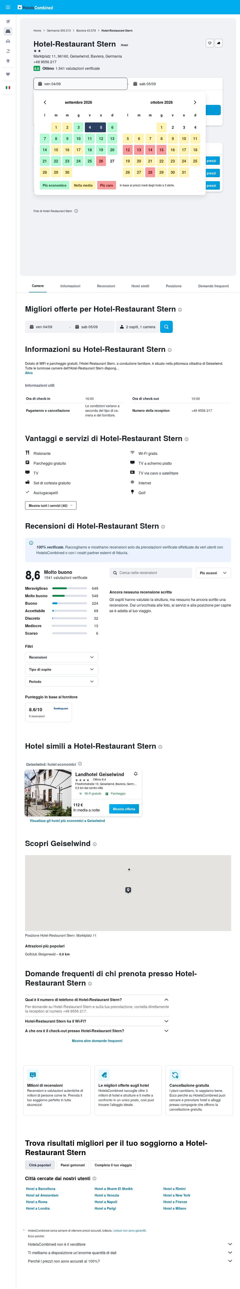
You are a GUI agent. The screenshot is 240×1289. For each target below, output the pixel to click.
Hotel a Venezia (107, 1195)
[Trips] (8, 74)
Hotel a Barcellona (40, 1188)
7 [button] (45, 138)
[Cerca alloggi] (8, 31)
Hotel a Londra (38, 1208)
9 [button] (67, 138)
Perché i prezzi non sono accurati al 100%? (64, 1261)
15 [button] (56, 149)
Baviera (81, 30)
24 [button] (78, 161)
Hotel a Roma (36, 1201)
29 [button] (56, 172)
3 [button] (79, 127)
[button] (8, 7)
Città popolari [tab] (40, 1165)
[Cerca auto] (8, 41)
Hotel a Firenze (175, 1201)
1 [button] (56, 127)
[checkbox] (48, 712)
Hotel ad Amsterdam (42, 1195)
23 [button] (67, 161)
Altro (29, 372)
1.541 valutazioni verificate (78, 68)
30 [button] (67, 172)
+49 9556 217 (45, 61)
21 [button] (45, 161)
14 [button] (45, 149)
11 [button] (90, 138)
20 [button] (112, 149)
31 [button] (184, 172)
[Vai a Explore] (8, 61)
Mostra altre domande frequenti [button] (97, 1040)
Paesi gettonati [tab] (73, 1165)
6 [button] (112, 127)
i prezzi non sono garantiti (129, 1230)
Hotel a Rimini (174, 1188)
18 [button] (90, 149)
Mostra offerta (124, 809)
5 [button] (101, 127)
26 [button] (101, 161)
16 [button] (67, 149)
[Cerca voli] (8, 21)
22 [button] (56, 161)
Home (37, 30)
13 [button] (112, 138)
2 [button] (67, 127)
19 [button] (101, 149)
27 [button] (112, 161)
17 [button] (78, 149)
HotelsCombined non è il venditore (57, 1244)
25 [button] (90, 161)
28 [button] (45, 172)
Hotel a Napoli (106, 1201)
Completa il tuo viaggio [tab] (113, 1165)
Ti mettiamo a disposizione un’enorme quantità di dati (72, 1252)
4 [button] (90, 127)
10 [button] (78, 138)
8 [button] (56, 138)
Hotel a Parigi (105, 1208)
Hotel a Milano (174, 1208)
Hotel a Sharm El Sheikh (114, 1188)
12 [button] (101, 138)
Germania (53, 30)
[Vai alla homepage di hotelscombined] (35, 7)
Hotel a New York (176, 1195)
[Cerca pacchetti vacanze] (8, 51)
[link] (67, 820)
